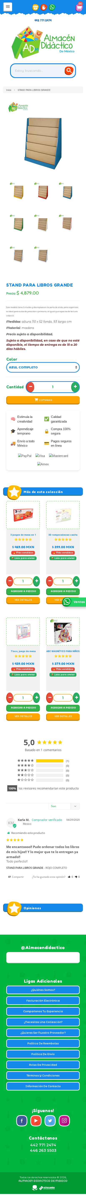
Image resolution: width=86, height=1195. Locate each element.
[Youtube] (36, 1120)
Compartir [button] (17, 877)
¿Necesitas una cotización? (43, 1022)
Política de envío (43, 1054)
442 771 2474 (43, 20)
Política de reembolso (43, 1043)
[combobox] (43, 70)
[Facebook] (21, 1120)
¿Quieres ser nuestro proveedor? (43, 1032)
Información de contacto (43, 1086)
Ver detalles (23, 600)
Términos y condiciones (43, 1075)
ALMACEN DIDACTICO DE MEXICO (43, 1180)
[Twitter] (50, 1120)
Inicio (8, 89)
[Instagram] (64, 1120)
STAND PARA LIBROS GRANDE (24, 868)
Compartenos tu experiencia (43, 1011)
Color (11, 359)
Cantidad (15, 387)
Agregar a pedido (23, 591)
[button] (70, 877)
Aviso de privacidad (43, 1064)
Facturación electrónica (43, 1000)
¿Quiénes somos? (43, 989)
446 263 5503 (43, 1150)
